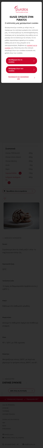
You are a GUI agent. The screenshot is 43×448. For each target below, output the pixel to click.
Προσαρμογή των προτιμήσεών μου (18, 78)
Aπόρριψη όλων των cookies (15, 69)
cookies (7, 48)
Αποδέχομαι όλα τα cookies (15, 61)
